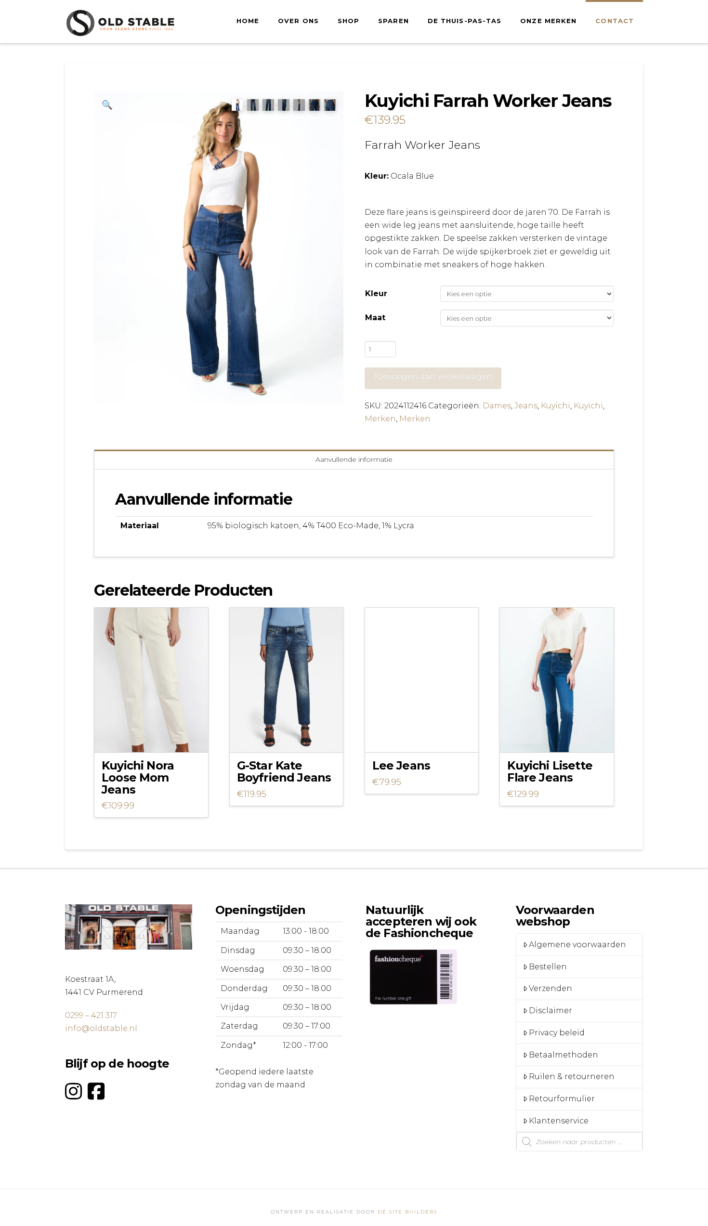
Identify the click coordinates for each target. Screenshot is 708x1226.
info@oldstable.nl (101, 1028)
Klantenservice (559, 1120)
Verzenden (550, 988)
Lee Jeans (401, 765)
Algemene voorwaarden (577, 944)
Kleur (376, 293)
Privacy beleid (557, 1032)
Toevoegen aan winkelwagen (433, 376)
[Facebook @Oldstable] (96, 1091)
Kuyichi (555, 405)
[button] (107, 104)
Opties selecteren (153, 736)
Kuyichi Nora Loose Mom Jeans (138, 777)
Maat (375, 317)
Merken (380, 418)
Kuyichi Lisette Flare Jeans (549, 771)
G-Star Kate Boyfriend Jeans (284, 771)
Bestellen (548, 966)
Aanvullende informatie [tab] (354, 459)
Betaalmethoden (563, 1054)
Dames (497, 405)
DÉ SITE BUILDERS (407, 1212)
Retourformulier (562, 1098)
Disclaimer (550, 1010)
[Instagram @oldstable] (73, 1091)
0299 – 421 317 (91, 1015)
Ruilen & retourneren (572, 1076)
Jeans (526, 405)
